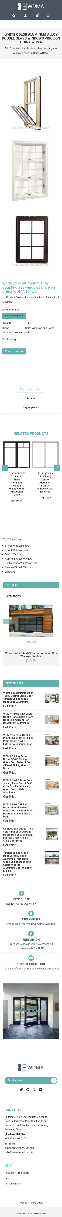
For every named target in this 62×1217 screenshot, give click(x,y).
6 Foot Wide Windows (17, 545)
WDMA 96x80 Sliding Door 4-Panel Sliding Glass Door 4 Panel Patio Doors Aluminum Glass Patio (18, 810)
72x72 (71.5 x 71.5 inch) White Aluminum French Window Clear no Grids (45, 482)
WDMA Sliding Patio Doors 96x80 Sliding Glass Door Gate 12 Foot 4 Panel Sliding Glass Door (17, 762)
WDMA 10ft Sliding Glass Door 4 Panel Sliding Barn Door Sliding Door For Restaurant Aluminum (18, 718)
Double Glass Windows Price (21, 563)
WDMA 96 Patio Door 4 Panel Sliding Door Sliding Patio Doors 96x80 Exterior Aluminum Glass (18, 740)
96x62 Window (13, 554)
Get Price (9, 706)
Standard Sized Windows (19, 567)
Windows (10, 571)
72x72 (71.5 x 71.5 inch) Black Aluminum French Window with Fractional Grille (17, 484)
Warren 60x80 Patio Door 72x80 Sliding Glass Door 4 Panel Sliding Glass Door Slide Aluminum (18, 697)
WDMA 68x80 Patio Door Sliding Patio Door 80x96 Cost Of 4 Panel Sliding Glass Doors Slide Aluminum (17, 786)
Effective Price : (10, 309)
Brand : (6, 328)
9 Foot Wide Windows (17, 550)
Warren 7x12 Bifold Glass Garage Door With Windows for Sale (31, 655)
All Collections (13, 1183)
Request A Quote (14, 315)
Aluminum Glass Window (18, 558)
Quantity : (7, 323)
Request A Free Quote (17, 1172)
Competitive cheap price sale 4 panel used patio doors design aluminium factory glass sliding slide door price (18, 834)
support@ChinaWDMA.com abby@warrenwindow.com (19, 1148)
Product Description (30, 389)
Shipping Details (31, 407)
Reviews (31, 398)
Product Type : (10, 339)
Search (8, 1178)
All (6, 48)
